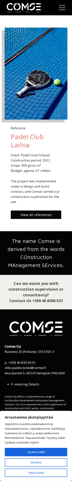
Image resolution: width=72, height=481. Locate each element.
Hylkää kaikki (36, 472)
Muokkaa (36, 462)
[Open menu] (61, 7)
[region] (36, 446)
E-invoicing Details (25, 384)
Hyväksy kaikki (36, 452)
